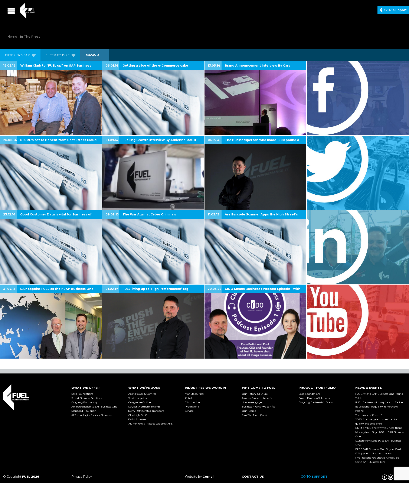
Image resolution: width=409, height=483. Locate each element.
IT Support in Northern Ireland (373, 453)
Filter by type (58, 55)
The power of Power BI (369, 415)
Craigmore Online (139, 402)
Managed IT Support (83, 410)
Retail (188, 398)
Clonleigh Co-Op (138, 415)
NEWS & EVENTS (368, 388)
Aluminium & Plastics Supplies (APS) (150, 423)
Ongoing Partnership (84, 402)
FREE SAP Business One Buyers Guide (378, 449)
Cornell (208, 477)
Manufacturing (194, 393)
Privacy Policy (81, 477)
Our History (255, 393)
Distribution (192, 402)
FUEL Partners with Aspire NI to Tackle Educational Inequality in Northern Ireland (379, 406)
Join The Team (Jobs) (254, 415)
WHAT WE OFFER (85, 388)
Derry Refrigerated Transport (146, 410)
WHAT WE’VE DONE (144, 388)
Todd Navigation (138, 398)
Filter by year (18, 55)
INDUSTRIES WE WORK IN (205, 388)
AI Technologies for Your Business (91, 415)
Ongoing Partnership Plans (316, 402)
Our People (249, 410)
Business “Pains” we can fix (258, 406)
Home (12, 36)
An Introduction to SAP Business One (94, 406)
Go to (395, 10)
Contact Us (253, 477)
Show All (94, 55)
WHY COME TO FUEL (258, 388)
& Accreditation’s (257, 398)
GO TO (314, 477)
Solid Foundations (82, 393)
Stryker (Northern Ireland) (144, 406)
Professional (192, 406)
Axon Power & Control (142, 393)
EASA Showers (137, 419)
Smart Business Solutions (86, 398)
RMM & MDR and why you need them (378, 427)
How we (252, 402)
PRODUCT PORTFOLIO (317, 388)
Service (189, 410)
